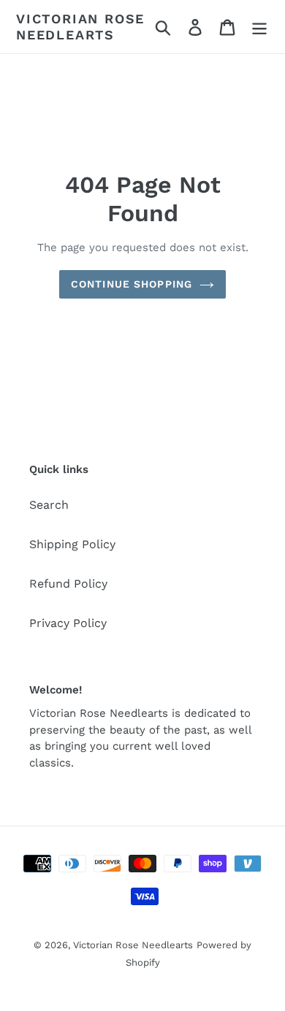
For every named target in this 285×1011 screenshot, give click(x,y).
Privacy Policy (68, 623)
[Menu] (259, 26)
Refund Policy (68, 584)
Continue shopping (131, 284)
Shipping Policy (72, 544)
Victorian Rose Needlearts (80, 26)
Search (49, 505)
